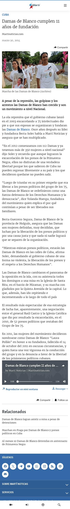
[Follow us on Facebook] (5, 466)
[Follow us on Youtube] (28, 466)
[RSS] (52, 466)
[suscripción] (5, 474)
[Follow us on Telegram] (21, 466)
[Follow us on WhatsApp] (36, 466)
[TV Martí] (11, 504)
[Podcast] (43, 504)
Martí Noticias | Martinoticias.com (29, 370)
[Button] (61, 47)
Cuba (5, 15)
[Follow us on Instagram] (44, 466)
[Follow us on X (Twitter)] (13, 466)
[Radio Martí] (27, 504)
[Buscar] (59, 504)
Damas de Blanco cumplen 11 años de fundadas (36, 366)
